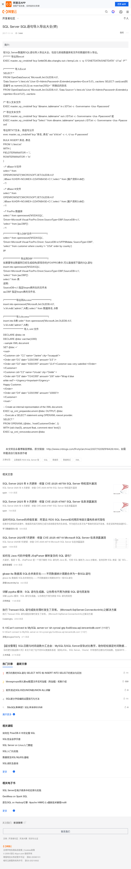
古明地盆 (6, 600)
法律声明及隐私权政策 (12, 850)
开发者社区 (13, 838)
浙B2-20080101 (34, 857)
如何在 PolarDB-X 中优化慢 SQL (19, 733)
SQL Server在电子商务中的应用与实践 (22, 790)
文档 (5, 838)
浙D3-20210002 (32, 860)
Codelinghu (8, 618)
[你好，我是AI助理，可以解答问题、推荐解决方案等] (113, 11)
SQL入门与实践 (10, 751)
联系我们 (65, 831)
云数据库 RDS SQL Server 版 (26, 459)
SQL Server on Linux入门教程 (18, 745)
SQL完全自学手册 (11, 739)
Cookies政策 (29, 850)
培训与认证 (33, 838)
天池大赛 (23, 838)
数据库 (55, 459)
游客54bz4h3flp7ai (11, 582)
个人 (126, 18)
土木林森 (6, 654)
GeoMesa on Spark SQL (15, 796)
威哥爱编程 (7, 564)
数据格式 (67, 459)
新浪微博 (18, 822)
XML (78, 459)
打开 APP (122, 4)
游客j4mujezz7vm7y (11, 636)
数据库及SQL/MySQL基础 (16, 757)
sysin (5, 492)
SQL (46, 459)
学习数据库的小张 (10, 528)
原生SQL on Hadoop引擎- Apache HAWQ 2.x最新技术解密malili (34, 802)
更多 (5, 771)
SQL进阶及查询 (10, 763)
